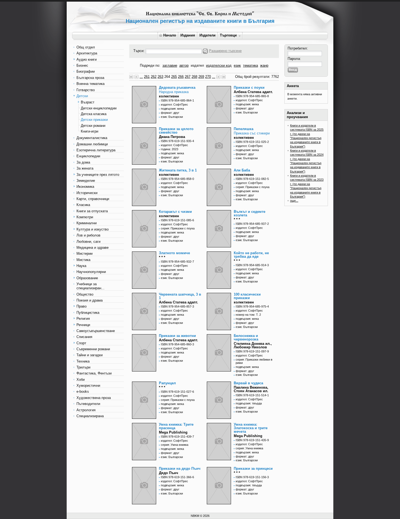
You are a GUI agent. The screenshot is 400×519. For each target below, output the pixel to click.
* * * (237, 219)
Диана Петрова (172, 137)
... (141, 77)
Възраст (87, 102)
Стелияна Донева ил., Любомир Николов (253, 345)
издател (197, 65)
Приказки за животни (177, 336)
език (237, 65)
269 (201, 77)
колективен (169, 96)
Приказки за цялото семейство (176, 130)
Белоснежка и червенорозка (246, 337)
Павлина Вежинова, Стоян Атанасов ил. (251, 389)
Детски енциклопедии (98, 108)
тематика (250, 65)
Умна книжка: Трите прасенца (176, 426)
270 (208, 77)
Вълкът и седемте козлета (249, 213)
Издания (187, 35)
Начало (169, 35)
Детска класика (93, 114)
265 (174, 77)
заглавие (169, 65)
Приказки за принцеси (253, 468)
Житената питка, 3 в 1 (178, 170)
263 (160, 77)
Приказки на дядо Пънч (180, 468)
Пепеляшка (243, 129)
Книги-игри (89, 131)
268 (194, 77)
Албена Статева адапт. (253, 92)
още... (294, 200)
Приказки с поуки (249, 87)
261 (147, 77)
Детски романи (93, 126)
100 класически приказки (247, 296)
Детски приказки (94, 120)
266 (181, 77)
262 (153, 77)
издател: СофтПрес (174, 104)
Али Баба (242, 170)
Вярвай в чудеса (248, 383)
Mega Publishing (173, 432)
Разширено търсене (225, 51)
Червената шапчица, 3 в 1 (180, 296)
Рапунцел (167, 383)
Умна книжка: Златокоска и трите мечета (250, 428)
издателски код (219, 65)
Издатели (207, 35)
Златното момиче (174, 253)
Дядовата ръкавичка (177, 87)
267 (187, 77)
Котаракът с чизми (175, 212)
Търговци (228, 35)
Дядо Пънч (168, 473)
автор (184, 65)
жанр (264, 65)
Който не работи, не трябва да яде (251, 255)
